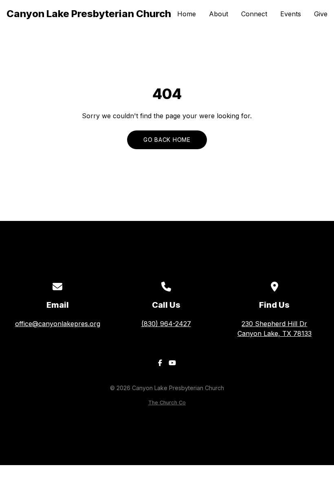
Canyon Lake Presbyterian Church (89, 14)
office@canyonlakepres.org (57, 324)
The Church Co (167, 402)
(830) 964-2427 (166, 324)
